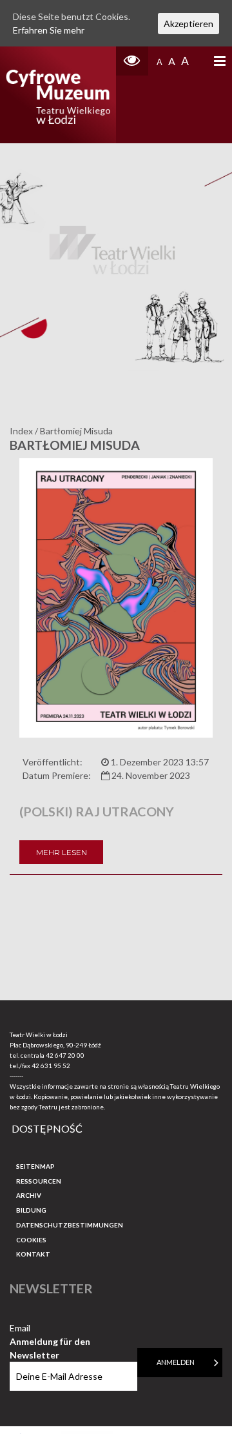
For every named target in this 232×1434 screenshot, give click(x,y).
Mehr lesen (61, 852)
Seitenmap (35, 1166)
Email (50, 1328)
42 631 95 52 (51, 1065)
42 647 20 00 (65, 1055)
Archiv (28, 1195)
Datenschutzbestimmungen (69, 1225)
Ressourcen (38, 1181)
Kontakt (33, 1254)
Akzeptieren (188, 23)
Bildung (31, 1210)
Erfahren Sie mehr (48, 30)
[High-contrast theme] (132, 61)
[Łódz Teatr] (58, 95)
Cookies (31, 1240)
